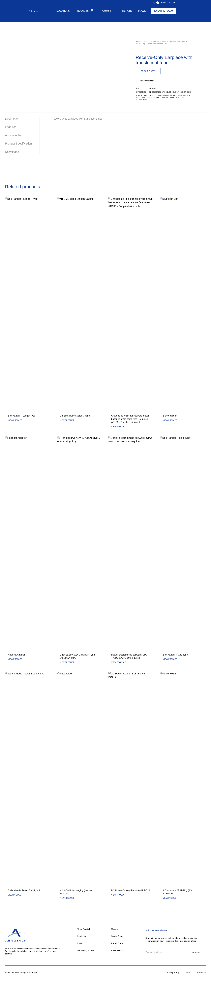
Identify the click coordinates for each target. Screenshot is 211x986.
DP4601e (180, 92)
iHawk (142, 11)
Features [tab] (10, 126)
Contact (172, 2)
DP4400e (165, 92)
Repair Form (117, 943)
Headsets (81, 936)
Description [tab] (12, 118)
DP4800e (187, 92)
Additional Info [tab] (14, 135)
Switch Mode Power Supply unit (24, 890)
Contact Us (201, 972)
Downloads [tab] (12, 151)
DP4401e (172, 92)
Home (138, 41)
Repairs (127, 11)
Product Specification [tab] (18, 143)
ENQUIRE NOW (148, 71)
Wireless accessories (177, 41)
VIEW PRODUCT (15, 420)
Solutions (63, 11)
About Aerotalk (83, 929)
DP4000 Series (154, 41)
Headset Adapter (16, 655)
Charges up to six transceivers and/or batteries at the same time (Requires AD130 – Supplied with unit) (130, 419)
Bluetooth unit (170, 416)
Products (82, 11)
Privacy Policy (173, 972)
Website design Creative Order (52, 972)
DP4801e (165, 41)
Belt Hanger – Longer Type (21, 416)
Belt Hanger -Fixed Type (175, 655)
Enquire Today (164, 11)
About (164, 2)
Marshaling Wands (85, 950)
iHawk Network (118, 950)
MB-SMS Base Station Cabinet (75, 416)
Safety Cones (117, 936)
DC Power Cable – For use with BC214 (131, 890)
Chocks (114, 929)
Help (187, 972)
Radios (144, 41)
